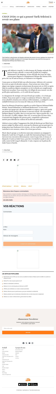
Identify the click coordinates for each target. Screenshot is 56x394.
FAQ (16, 354)
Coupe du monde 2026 (20, 6)
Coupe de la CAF (5, 359)
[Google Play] (33, 384)
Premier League (5, 367)
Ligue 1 (3, 371)
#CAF (30, 186)
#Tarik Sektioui (6, 186)
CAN (3, 349)
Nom (4, 229)
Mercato (44, 6)
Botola (3, 353)
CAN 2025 (12, 6)
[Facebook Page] (23, 343)
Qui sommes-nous (19, 349)
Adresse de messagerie (10, 236)
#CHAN (16, 186)
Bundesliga (4, 372)
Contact (17, 356)
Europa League (5, 364)
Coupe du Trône (5, 354)
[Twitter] (26, 343)
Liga (3, 366)
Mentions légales (18, 351)
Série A (3, 369)
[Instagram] (32, 343)
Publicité (17, 353)
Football (38, 6)
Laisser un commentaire (28, 244)
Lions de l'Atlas (30, 6)
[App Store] (22, 384)
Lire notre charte (8, 200)
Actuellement (5, 6)
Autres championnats (6, 374)
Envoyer (28, 332)
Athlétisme (51, 6)
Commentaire (7, 211)
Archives (17, 358)
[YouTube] (29, 343)
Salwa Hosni (7, 63)
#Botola (23, 186)
